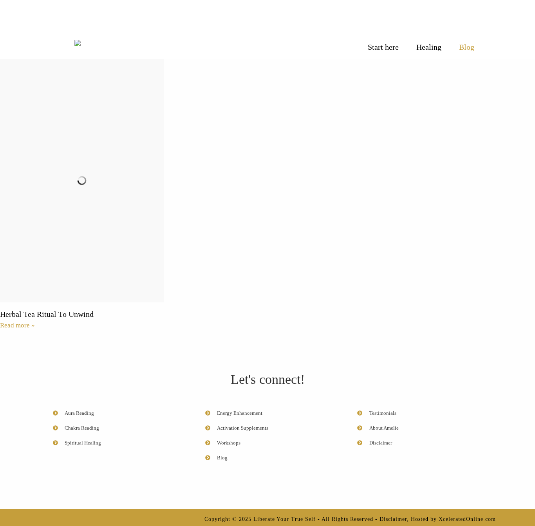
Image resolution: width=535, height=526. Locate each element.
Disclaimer (393, 519)
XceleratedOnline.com (467, 519)
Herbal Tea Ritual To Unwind (47, 314)
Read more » (17, 325)
